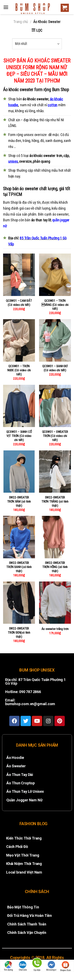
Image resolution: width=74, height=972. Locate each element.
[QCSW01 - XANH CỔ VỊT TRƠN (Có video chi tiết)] (19, 406)
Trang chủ (20, 21)
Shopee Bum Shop (65, 970)
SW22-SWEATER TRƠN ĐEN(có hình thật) (19, 632)
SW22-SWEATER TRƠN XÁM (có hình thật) (19, 501)
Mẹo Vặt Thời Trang (22, 855)
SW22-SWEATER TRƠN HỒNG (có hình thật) (55, 567)
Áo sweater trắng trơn (55, 629)
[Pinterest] (59, 721)
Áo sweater (16, 766)
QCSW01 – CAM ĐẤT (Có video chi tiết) (19, 303)
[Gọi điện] (37, 963)
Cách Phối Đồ (17, 846)
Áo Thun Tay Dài (19, 774)
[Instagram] (48, 721)
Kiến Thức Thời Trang (24, 838)
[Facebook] (14, 721)
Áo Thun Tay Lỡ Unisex (25, 791)
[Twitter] (26, 721)
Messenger (51, 970)
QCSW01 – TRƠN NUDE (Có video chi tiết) (19, 370)
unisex (13, 161)
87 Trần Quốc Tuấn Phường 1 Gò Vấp (35, 681)
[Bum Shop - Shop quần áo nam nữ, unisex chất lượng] (32, 8)
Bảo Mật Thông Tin (23, 907)
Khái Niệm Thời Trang (24, 863)
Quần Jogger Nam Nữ (24, 800)
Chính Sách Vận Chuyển (26, 932)
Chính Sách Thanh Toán (26, 924)
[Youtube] (37, 721)
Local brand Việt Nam (24, 872)
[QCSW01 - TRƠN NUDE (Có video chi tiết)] (19, 340)
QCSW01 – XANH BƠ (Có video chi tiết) (55, 368)
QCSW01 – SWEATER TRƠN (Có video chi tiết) (55, 436)
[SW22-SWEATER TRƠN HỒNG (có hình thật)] (55, 537)
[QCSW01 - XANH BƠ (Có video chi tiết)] (55, 340)
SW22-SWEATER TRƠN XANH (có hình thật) (18, 567)
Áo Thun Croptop (20, 783)
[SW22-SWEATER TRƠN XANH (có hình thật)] (19, 537)
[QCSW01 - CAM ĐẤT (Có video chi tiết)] (19, 275)
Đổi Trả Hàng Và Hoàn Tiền (29, 915)
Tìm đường (8, 970)
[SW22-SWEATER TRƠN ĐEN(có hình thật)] (19, 602)
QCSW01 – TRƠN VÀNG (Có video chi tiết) (55, 305)
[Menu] (6, 7)
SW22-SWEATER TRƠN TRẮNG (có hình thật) (55, 501)
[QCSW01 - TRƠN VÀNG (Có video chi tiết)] (55, 275)
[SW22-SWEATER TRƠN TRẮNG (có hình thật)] (55, 471)
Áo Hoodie (15, 757)
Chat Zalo (23, 970)
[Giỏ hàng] (64, 8)
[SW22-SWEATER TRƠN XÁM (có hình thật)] (19, 471)
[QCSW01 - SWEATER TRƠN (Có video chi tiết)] (55, 406)
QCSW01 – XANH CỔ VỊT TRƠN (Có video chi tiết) (19, 436)
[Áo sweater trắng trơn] (55, 602)
